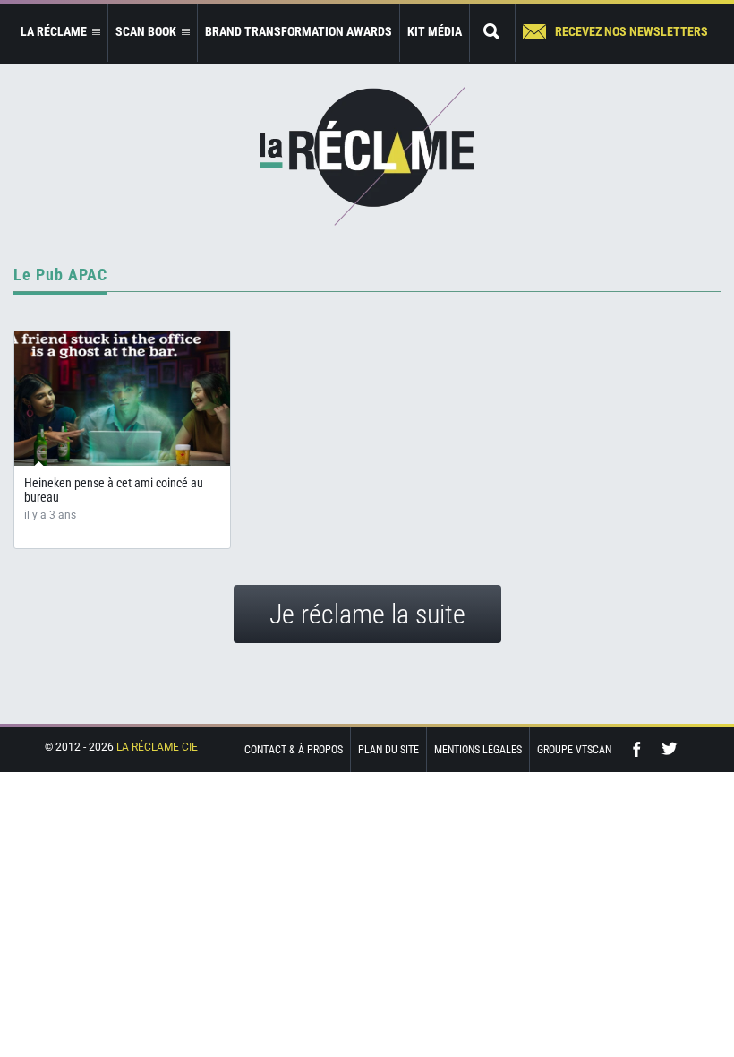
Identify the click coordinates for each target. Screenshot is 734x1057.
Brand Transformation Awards (298, 31)
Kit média (434, 31)
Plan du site (388, 749)
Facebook (641, 749)
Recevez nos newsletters (631, 31)
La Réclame (367, 156)
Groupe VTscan (574, 749)
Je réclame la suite (367, 614)
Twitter (669, 749)
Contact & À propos (293, 749)
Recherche (492, 33)
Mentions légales (478, 749)
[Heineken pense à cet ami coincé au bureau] (122, 398)
